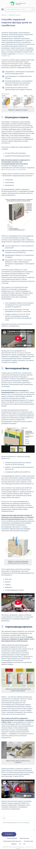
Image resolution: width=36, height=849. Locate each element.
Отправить (9, 834)
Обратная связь (24, 838)
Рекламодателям (12, 838)
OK (24, 844)
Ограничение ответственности (12, 841)
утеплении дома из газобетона (15, 169)
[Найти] (33, 9)
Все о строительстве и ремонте (21, 4)
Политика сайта (28, 841)
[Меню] (2, 9)
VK (20, 844)
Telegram (14, 844)
